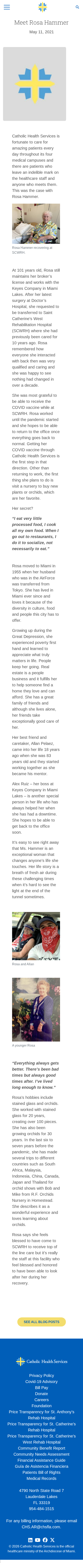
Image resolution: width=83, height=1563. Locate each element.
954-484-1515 (41, 1508)
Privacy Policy (41, 1375)
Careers (41, 1400)
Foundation (42, 1406)
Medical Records (41, 1478)
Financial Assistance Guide (41, 1460)
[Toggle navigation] (7, 7)
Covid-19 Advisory (41, 1381)
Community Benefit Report (41, 1448)
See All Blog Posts (41, 1322)
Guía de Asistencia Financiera (41, 1466)
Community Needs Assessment (41, 1454)
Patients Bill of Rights (41, 1472)
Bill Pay (41, 1387)
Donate (41, 1393)
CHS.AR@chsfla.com (41, 1527)
